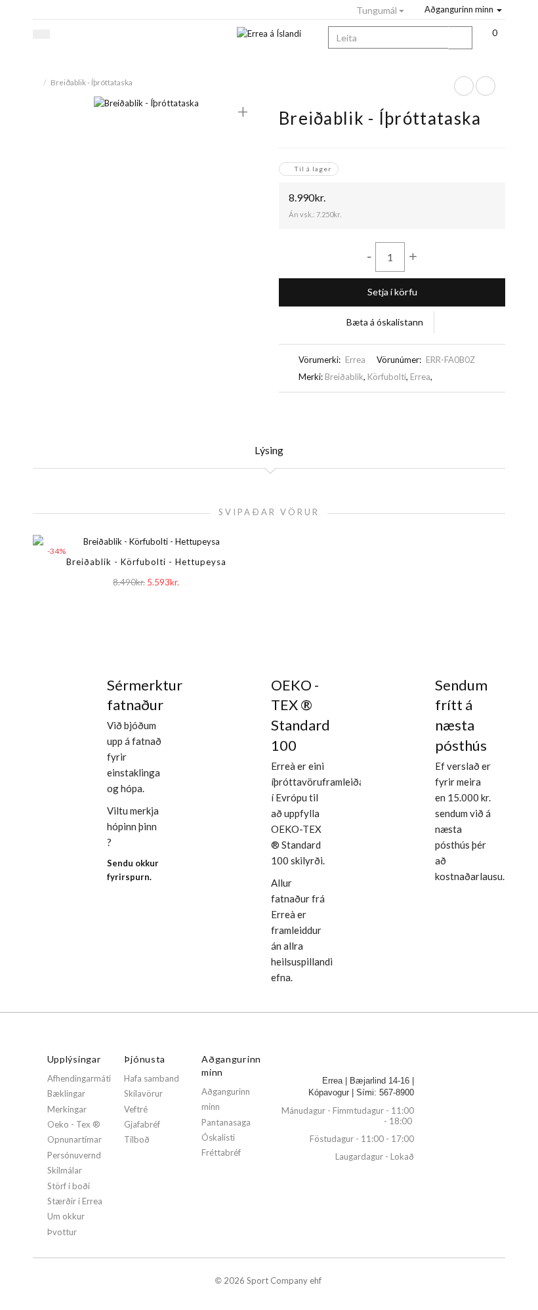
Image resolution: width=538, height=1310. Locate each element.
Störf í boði (68, 1186)
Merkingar (67, 1109)
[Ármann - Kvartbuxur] (485, 86)
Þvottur (62, 1232)
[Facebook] (422, 411)
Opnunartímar (74, 1139)
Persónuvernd (74, 1155)
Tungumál (377, 10)
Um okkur (66, 1216)
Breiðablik (344, 376)
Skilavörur (143, 1093)
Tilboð (137, 1139)
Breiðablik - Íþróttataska (92, 82)
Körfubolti (386, 376)
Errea (355, 359)
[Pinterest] (477, 411)
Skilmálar (64, 1170)
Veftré (136, 1109)
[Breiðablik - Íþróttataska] (146, 102)
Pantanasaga (226, 1122)
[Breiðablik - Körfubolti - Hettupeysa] (464, 86)
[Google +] (459, 411)
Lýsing (269, 450)
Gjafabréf (142, 1124)
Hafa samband (151, 1078)
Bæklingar (66, 1093)
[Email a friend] (496, 411)
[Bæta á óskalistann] (169, 606)
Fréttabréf (221, 1152)
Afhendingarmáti (79, 1078)
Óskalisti (218, 1137)
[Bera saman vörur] (446, 322)
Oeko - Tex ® (73, 1124)
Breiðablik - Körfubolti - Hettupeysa (146, 562)
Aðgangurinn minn (459, 9)
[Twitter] (441, 411)
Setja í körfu (392, 291)
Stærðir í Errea (74, 1201)
